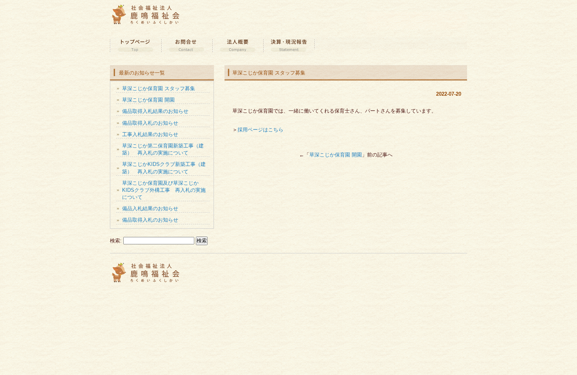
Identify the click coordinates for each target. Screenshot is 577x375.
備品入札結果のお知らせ (150, 208)
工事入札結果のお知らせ (150, 134)
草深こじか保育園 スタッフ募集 (158, 88)
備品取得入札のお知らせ (150, 123)
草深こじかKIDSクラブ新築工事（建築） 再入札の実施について (164, 167)
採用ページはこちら (260, 130)
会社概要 (237, 46)
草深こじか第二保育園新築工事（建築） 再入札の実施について (163, 149)
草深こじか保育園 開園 (335, 155)
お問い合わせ (186, 46)
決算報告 (288, 46)
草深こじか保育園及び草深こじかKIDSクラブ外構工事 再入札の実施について (164, 190)
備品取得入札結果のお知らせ (155, 111)
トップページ (135, 46)
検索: (116, 241)
